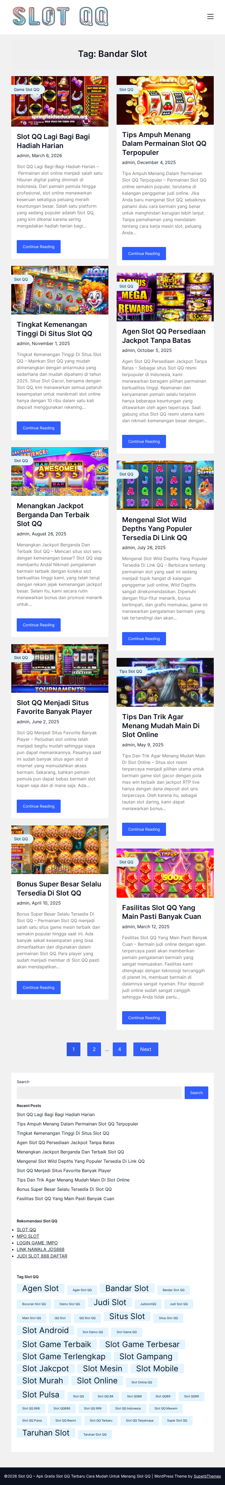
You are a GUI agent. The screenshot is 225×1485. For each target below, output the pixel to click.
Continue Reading (39, 246)
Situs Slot (127, 1316)
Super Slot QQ (177, 1420)
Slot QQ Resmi (65, 1420)
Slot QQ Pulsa (32, 1420)
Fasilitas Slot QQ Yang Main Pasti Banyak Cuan (65, 1198)
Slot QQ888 (62, 1408)
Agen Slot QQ (82, 1290)
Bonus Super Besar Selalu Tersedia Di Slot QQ (64, 1189)
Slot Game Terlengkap (64, 1356)
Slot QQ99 (191, 1396)
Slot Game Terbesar (142, 1344)
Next (145, 1049)
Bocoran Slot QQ (34, 1304)
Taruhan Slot (46, 1432)
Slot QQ (78, 1396)
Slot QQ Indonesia (128, 1408)
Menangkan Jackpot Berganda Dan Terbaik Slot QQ (53, 515)
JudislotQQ (148, 1304)
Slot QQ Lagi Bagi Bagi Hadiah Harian (56, 1114)
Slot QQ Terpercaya (139, 1420)
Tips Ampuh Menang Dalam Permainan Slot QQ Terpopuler (164, 143)
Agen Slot (40, 1288)
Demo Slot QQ (70, 1304)
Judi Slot (110, 1302)
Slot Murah (42, 1380)
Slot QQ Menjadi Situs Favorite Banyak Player (64, 1170)
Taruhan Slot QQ (94, 1434)
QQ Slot (60, 1318)
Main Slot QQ (31, 1318)
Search (23, 1081)
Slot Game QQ (127, 1332)
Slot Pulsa (40, 1394)
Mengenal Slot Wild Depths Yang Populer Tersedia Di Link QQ (157, 529)
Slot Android (45, 1330)
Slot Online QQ (141, 1382)
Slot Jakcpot (45, 1368)
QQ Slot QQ (87, 1318)
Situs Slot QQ (168, 1318)
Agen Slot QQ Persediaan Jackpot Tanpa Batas (65, 1142)
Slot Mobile (157, 1368)
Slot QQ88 (134, 1396)
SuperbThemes (207, 1476)
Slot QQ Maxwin (165, 1408)
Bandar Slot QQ (173, 1290)
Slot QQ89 (163, 1396)
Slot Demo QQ (93, 1332)
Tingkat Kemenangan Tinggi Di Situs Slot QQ (63, 1133)
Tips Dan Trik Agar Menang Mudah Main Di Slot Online (161, 726)
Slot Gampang (146, 1356)
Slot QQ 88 (105, 1396)
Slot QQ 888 (31, 1408)
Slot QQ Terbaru (101, 1420)
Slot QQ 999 (93, 1408)
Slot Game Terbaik (56, 1344)
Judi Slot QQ (179, 1304)
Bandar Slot (127, 1288)
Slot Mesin (102, 1368)
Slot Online (97, 1380)
